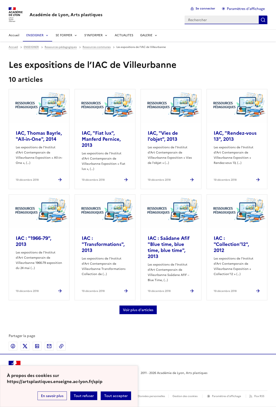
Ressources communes (97, 47)
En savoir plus (52, 395)
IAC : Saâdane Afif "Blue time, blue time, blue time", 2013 (169, 247)
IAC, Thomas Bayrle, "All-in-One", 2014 (39, 136)
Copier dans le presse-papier (61, 346)
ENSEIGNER (35, 35)
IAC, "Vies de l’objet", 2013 (163, 136)
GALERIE (146, 35)
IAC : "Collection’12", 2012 (231, 244)
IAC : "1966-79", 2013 (33, 241)
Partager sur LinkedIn (37, 346)
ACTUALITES (124, 35)
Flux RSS (259, 396)
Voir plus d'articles (138, 309)
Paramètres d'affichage (246, 8)
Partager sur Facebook (13, 346)
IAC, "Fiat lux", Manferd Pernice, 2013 (101, 139)
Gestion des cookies (185, 396)
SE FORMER (64, 35)
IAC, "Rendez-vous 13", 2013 (235, 136)
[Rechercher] (263, 20)
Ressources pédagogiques (61, 47)
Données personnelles (151, 396)
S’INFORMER (93, 35)
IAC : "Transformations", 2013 (103, 244)
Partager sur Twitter (25, 346)
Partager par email (49, 346)
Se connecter (205, 8)
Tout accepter (116, 395)
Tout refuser (84, 395)
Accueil (14, 35)
